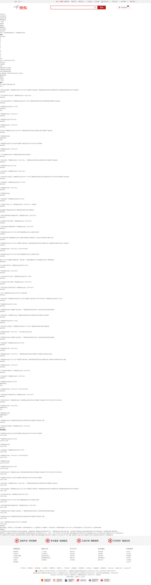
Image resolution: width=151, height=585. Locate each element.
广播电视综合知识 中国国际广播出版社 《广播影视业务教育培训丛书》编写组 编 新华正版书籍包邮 (27, 309)
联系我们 (30, 568)
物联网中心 (3, 533)
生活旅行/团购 (17, 555)
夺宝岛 (128, 551)
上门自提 (44, 551)
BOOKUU (2, 62)
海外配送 (44, 560)
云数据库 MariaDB (11, 533)
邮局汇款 (72, 558)
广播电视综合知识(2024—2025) (9, 106)
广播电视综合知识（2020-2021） (9, 114)
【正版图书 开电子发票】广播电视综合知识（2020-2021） (16, 221)
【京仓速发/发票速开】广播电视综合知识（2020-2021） (15, 370)
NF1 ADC (66, 535)
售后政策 (100, 551)
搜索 (101, 7)
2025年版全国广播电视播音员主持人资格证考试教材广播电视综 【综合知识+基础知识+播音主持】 (27, 237)
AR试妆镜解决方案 (90, 533)
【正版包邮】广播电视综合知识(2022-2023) (12, 343)
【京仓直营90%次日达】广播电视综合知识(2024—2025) (15, 276)
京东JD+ (128, 562)
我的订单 (73, 1)
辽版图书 (2, 64)
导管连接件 (52, 527)
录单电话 (10, 527)
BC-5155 (69, 527)
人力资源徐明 (37, 527)
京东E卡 (128, 558)
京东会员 (89, 1)
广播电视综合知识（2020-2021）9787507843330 (14, 248)
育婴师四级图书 (60, 527)
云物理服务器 (109, 535)
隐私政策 (103, 568)
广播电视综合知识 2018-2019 (8, 119)
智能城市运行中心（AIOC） (45, 533)
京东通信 (128, 560)
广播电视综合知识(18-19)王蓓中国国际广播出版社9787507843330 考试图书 (21, 143)
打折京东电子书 (87, 527)
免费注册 (66, 1)
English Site (118, 568)
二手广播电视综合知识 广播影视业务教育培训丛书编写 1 (15, 154)
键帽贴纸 (2, 27)
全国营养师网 (97, 527)
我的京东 (80, 1)
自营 (1, 110)
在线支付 (72, 553)
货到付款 (72, 551)
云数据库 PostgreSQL (78, 535)
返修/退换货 (101, 558)
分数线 (2, 79)
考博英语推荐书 (27, 527)
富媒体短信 (97, 535)
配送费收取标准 (46, 558)
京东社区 (88, 568)
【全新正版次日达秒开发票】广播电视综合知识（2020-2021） (17, 287)
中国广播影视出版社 (5, 71)
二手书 (2, 80)
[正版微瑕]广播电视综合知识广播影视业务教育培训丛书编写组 (17, 210)
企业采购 (96, 1)
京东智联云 (12, 535)
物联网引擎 (6, 535)
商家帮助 (52, 568)
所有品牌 (2, 36)
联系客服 (15, 562)
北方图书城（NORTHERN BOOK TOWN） (12, 73)
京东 (27, 8)
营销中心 (59, 568)
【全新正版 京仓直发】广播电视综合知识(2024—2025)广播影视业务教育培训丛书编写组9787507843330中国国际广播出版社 (34, 176)
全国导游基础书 (77, 527)
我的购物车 (124, 7)
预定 (70, 535)
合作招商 (44, 568)
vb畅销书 (44, 527)
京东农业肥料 (18, 527)
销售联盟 (81, 568)
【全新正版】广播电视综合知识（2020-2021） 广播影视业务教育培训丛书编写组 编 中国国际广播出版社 (29, 160)
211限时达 (44, 553)
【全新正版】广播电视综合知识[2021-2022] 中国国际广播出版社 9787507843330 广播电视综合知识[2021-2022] (31, 298)
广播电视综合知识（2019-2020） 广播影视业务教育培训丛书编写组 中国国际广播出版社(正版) (26, 354)
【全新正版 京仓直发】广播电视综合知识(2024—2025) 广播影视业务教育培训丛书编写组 (24, 326)
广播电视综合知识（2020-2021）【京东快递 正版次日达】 (16, 332)
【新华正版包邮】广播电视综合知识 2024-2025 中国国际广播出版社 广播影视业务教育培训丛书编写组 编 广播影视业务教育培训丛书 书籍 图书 (39, 90)
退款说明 (100, 555)
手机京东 (105, 1)
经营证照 (98, 575)
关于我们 (23, 568)
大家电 (15, 560)
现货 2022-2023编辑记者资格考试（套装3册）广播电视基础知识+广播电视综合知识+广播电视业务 (27, 260)
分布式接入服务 (65, 533)
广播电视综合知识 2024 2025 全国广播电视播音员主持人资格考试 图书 (19, 232)
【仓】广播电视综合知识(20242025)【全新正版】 (14, 293)
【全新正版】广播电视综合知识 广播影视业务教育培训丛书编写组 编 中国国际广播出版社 (24, 315)
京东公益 (110, 568)
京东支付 (77, 576)
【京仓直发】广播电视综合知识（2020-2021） (13, 171)
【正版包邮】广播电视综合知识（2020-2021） (13, 376)
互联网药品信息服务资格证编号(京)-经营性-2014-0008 (84, 571)
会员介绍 (15, 553)
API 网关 (58, 533)
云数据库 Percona (111, 533)
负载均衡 (23, 535)
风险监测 (95, 568)
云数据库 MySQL (88, 535)
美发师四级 (3, 527)
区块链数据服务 (21, 533)
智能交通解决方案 (42, 535)
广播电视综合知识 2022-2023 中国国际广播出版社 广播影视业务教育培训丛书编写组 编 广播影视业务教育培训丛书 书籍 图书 (34, 243)
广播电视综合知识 (5, 136)
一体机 (2, 21)
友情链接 (74, 568)
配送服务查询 (45, 555)
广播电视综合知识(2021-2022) (8, 304)
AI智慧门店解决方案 (31, 535)
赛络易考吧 (3, 75)
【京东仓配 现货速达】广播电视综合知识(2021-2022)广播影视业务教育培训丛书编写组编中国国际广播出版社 (30, 101)
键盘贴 (2, 25)
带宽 (54, 533)
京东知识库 (3, 16)
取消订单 (100, 560)
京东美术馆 (3, 29)
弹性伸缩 (82, 533)
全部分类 (2, 14)
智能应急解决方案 (75, 533)
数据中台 (55, 535)
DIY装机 (128, 553)
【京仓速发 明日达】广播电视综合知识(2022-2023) (14, 265)
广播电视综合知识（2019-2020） (9, 405)
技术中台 (50, 535)
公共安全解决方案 (101, 533)
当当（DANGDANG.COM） (7, 60)
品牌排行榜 (3, 18)
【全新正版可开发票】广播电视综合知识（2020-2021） (15, 426)
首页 (1, 32)
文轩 (1, 58)
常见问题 (15, 558)
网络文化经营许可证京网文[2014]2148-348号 (82, 573)
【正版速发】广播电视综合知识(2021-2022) (12, 199)
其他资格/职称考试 (9, 32)
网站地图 (18, 535)
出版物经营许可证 (63, 573)
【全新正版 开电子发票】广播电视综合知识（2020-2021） (16, 282)
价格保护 (100, 553)
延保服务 (128, 555)
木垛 (1, 66)
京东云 (83, 576)
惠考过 (2, 77)
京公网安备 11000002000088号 (46, 571)
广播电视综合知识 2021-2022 (8, 165)
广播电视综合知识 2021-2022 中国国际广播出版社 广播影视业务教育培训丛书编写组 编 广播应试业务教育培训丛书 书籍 (33, 359)
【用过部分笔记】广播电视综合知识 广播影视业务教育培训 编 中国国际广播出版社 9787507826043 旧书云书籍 (30, 400)
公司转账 (72, 560)
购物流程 (15, 551)
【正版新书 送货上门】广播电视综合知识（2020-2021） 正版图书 (18, 204)
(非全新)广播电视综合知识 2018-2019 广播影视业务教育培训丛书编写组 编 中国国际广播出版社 (26, 130)
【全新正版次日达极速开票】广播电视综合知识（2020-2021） (17, 394)
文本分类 (60, 535)
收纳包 (2, 23)
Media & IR (127, 568)
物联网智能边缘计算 (31, 533)
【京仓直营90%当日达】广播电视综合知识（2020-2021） (16, 95)
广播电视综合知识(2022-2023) (8, 381)
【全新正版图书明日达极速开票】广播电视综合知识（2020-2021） (18, 215)
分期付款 (72, 555)
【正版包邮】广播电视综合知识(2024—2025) (12, 182)
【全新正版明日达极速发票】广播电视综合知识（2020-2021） (17, 226)
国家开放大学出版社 (5, 68)
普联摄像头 (3, 20)
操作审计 (102, 535)
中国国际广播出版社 (5, 69)
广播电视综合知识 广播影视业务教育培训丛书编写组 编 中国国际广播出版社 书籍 (22, 420)
